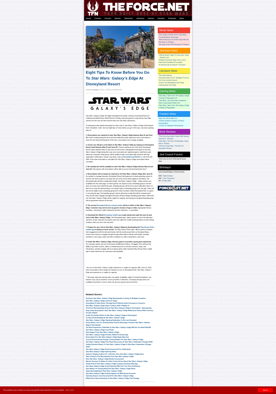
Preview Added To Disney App (107, 335)
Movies (118, 18)
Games (151, 18)
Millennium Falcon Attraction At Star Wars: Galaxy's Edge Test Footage (112, 378)
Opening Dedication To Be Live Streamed (111, 320)
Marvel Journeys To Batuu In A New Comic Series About (117, 361)
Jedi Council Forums (171, 154)
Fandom (161, 18)
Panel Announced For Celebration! (108, 349)
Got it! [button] (265, 390)
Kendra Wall (166, 181)
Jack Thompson (168, 178)
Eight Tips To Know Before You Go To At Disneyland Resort (117, 78)
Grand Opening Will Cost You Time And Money (113, 366)
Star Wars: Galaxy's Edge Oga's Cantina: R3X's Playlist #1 (107, 306)
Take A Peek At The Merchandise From (110, 356)
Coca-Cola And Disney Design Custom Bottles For (114, 339)
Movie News (166, 30)
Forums (108, 18)
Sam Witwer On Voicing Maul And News (110, 368)
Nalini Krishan (168, 176)
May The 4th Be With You (168, 118)
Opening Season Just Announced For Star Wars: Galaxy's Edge (110, 376)
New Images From (102, 332)
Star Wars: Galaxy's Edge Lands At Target (101, 301)
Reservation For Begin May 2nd (107, 337)
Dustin (95, 90)
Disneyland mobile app (112, 215)
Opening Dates (101, 351)
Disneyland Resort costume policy (109, 205)
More (182, 18)
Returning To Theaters (174, 44)
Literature (140, 18)
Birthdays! (165, 167)
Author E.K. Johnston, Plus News (115, 354)
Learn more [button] (69, 390)
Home (88, 18)
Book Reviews (167, 131)
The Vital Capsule (165, 75)
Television (128, 18)
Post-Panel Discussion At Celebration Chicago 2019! (119, 342)
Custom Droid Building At (105, 318)
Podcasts (172, 18)
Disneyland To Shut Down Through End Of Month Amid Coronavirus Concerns (115, 303)
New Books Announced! (105, 359)
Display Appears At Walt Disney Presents (111, 373)
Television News (168, 50)
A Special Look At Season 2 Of (172, 65)
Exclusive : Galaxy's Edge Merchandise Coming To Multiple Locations (116, 298)
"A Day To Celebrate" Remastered (171, 125)
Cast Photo (100, 330)
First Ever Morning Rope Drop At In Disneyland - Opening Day (119, 308)
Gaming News (167, 91)
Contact (97, 18)
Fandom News (167, 113)
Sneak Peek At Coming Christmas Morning (112, 364)
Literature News (168, 70)
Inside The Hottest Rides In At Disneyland (111, 315)
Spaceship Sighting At (104, 371)
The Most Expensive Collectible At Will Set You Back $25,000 (118, 327)
